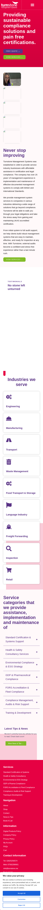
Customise (21, 899)
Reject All (21, 905)
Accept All (21, 893)
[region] (21, 891)
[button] (32, 5)
